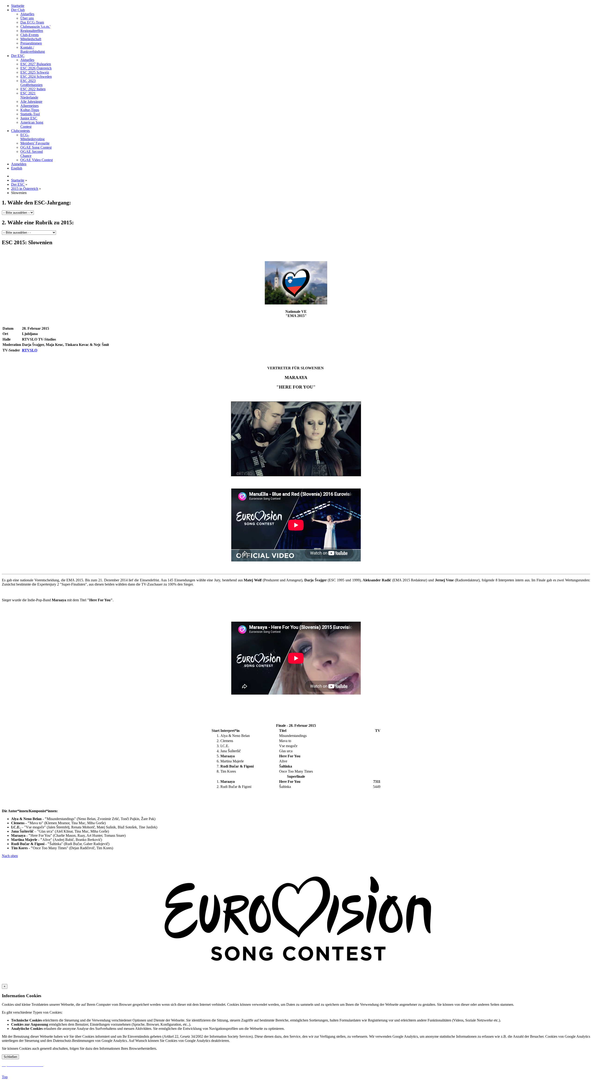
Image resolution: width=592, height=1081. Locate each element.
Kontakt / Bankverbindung (32, 49)
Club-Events (29, 35)
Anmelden (18, 164)
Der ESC (18, 56)
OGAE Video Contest (36, 160)
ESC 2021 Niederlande (29, 95)
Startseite (17, 6)
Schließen (10, 1057)
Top (5, 1077)
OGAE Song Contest (36, 147)
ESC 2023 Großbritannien (31, 83)
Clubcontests (20, 131)
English (16, 168)
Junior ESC (28, 118)
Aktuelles (27, 14)
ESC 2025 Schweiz (34, 72)
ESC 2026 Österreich (36, 68)
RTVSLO (29, 350)
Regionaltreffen (31, 31)
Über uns (27, 18)
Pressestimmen (31, 43)
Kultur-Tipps (29, 110)
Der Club (18, 10)
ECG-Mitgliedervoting (32, 137)
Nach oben (10, 856)
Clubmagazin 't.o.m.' (35, 26)
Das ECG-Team (32, 22)
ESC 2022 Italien (33, 89)
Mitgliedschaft (30, 39)
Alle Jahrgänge (31, 101)
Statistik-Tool (30, 114)
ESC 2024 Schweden (36, 76)
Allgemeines (29, 106)
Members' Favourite (34, 143)
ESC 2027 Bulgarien (35, 64)
